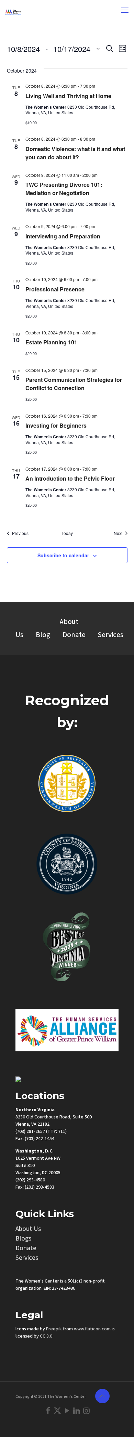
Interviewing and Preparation (62, 236)
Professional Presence (55, 289)
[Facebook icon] (48, 1410)
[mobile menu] (125, 10)
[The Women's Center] (13, 10)
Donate (74, 635)
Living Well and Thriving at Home (68, 96)
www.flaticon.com (92, 1329)
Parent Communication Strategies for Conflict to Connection (73, 384)
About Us (28, 1229)
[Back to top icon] (102, 1396)
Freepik (54, 1329)
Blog (43, 635)
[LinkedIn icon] (76, 1410)
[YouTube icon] (67, 1410)
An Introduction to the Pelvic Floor (70, 478)
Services (110, 635)
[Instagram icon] (86, 1410)
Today (67, 533)
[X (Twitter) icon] (57, 1410)
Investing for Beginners (56, 425)
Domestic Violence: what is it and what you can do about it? (75, 153)
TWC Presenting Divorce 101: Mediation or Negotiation (63, 189)
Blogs (23, 1238)
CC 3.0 (46, 1336)
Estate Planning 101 (51, 342)
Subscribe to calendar (63, 555)
